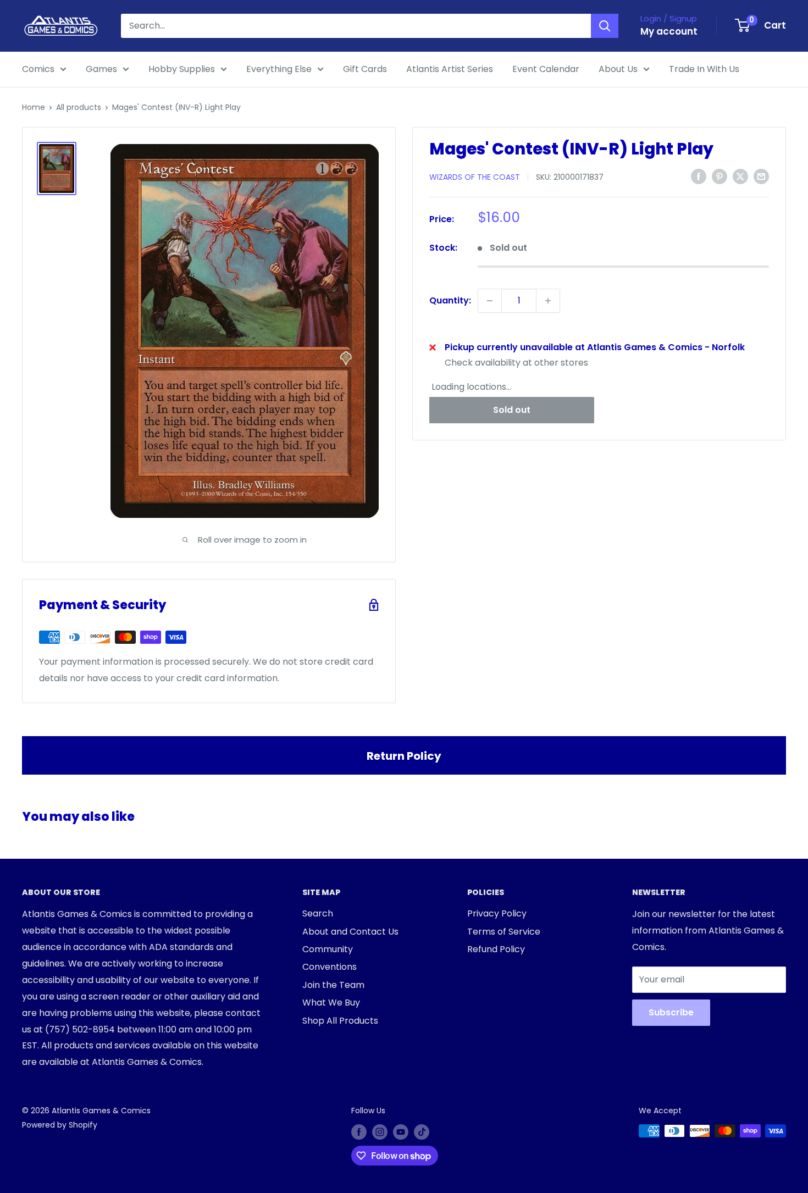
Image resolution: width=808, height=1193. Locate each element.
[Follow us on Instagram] (380, 1132)
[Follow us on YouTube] (400, 1132)
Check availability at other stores (516, 362)
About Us (618, 69)
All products (78, 107)
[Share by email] (761, 176)
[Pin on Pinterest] (719, 176)
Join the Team (333, 985)
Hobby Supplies (181, 69)
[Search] (604, 26)
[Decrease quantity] (489, 300)
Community (327, 949)
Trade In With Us (704, 69)
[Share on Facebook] (698, 176)
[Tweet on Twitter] (740, 176)
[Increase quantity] (548, 300)
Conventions (329, 966)
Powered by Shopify (59, 1124)
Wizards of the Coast (474, 177)
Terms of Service (503, 931)
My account (669, 31)
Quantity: (450, 300)
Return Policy (404, 756)
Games (101, 69)
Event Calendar (545, 69)
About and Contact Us (350, 931)
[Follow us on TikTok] (421, 1132)
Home (33, 107)
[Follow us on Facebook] (359, 1132)
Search (317, 913)
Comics (38, 69)
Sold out (511, 410)
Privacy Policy (497, 913)
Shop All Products (340, 1020)
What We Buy (331, 1002)
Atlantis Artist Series (449, 69)
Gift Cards (365, 69)
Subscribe (671, 1012)
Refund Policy (496, 949)
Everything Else (279, 69)
